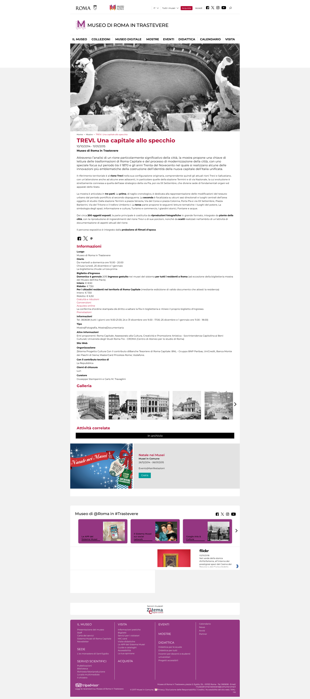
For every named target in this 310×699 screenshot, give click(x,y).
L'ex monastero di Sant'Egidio (93, 653)
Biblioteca (82, 668)
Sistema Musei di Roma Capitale (94, 638)
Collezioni (101, 39)
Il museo (79, 39)
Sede (81, 649)
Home (80, 134)
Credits (200, 690)
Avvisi (202, 630)
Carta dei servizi (85, 635)
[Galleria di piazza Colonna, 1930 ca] (155, 405)
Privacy (161, 690)
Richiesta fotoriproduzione (91, 671)
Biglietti (122, 632)
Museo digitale (128, 39)
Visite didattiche (126, 641)
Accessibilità (124, 650)
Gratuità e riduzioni (88, 299)
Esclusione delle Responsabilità (181, 690)
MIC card (122, 638)
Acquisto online (86, 305)
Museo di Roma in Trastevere (128, 25)
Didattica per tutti (167, 650)
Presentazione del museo (90, 629)
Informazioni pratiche (129, 629)
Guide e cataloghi (127, 647)
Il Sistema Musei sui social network (143, 536)
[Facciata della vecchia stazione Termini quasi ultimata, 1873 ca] (187, 405)
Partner (203, 634)
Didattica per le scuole (170, 647)
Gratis (144, 475)
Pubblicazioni (84, 665)
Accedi (198, 8)
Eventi (168, 39)
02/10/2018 (215, 561)
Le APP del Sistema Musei (89, 537)
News (202, 627)
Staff (79, 632)
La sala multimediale (88, 674)
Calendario (210, 39)
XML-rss (233, 691)
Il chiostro (82, 677)
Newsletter (83, 641)
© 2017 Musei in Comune (141, 690)
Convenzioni (84, 302)
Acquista (186, 8)
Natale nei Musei (152, 455)
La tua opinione (126, 653)
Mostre (152, 39)
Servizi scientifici (91, 661)
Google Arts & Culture (193, 537)
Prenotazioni (84, 312)
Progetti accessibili (168, 660)
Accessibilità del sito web (217, 690)
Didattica (186, 39)
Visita (230, 39)
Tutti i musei (168, 8)
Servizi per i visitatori (129, 635)
